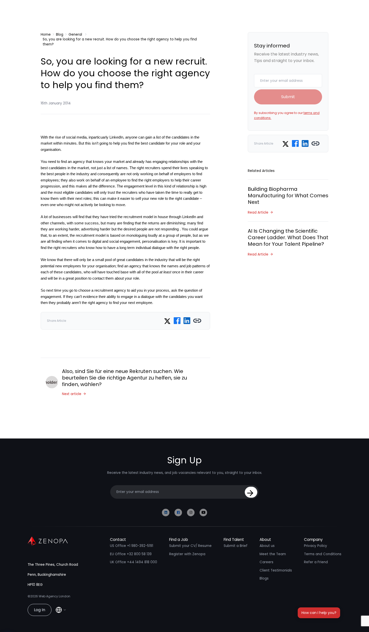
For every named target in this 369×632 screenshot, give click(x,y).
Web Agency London (54, 596)
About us (267, 545)
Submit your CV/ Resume (190, 545)
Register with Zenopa (187, 554)
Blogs (264, 578)
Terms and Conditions (322, 554)
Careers (266, 562)
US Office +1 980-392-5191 (131, 545)
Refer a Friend (316, 562)
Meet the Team (273, 554)
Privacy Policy (315, 545)
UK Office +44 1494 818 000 (133, 562)
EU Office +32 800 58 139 (131, 554)
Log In (39, 610)
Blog (59, 34)
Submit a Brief (236, 545)
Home (46, 34)
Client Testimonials (276, 570)
